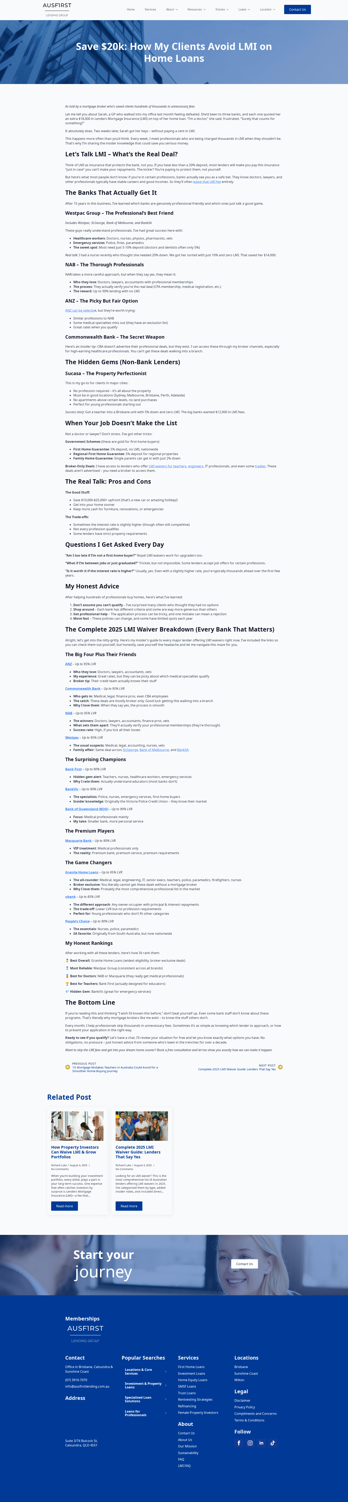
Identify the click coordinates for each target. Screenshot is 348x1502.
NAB (68, 713)
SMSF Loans (187, 1386)
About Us (185, 1440)
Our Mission (187, 1446)
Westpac (72, 737)
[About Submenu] (178, 9)
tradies (260, 466)
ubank (70, 896)
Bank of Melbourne (154, 750)
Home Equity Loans (192, 1380)
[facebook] (238, 1443)
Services (150, 9)
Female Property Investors (198, 1412)
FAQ (181, 1459)
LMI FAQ (184, 1466)
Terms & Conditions (249, 1420)
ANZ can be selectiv (79, 310)
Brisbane (241, 1367)
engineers (195, 466)
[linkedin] (261, 1443)
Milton (239, 1380)
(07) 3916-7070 (76, 1380)
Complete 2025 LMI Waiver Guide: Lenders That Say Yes (138, 1152)
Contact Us (186, 1433)
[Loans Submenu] (250, 9)
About (170, 9)
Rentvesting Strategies (195, 1399)
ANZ (68, 664)
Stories (220, 9)
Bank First (73, 769)
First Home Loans (191, 1367)
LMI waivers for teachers (167, 466)
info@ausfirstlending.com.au (87, 1386)
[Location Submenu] (275, 9)
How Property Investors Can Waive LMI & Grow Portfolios (75, 1152)
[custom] (272, 1443)
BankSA (183, 750)
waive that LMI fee (207, 181)
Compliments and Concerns (255, 1413)
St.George (130, 750)
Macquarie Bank (78, 840)
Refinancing (187, 1406)
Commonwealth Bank (82, 688)
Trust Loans (187, 1393)
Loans (242, 9)
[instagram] (250, 1443)
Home (131, 9)
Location (265, 9)
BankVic (71, 789)
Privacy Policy (244, 1407)
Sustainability (188, 1453)
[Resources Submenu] (205, 9)
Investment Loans (191, 1373)
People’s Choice (77, 921)
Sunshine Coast (246, 1373)
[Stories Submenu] (229, 9)
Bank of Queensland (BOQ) (86, 809)
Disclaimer (242, 1400)
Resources (195, 9)
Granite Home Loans (81, 872)
